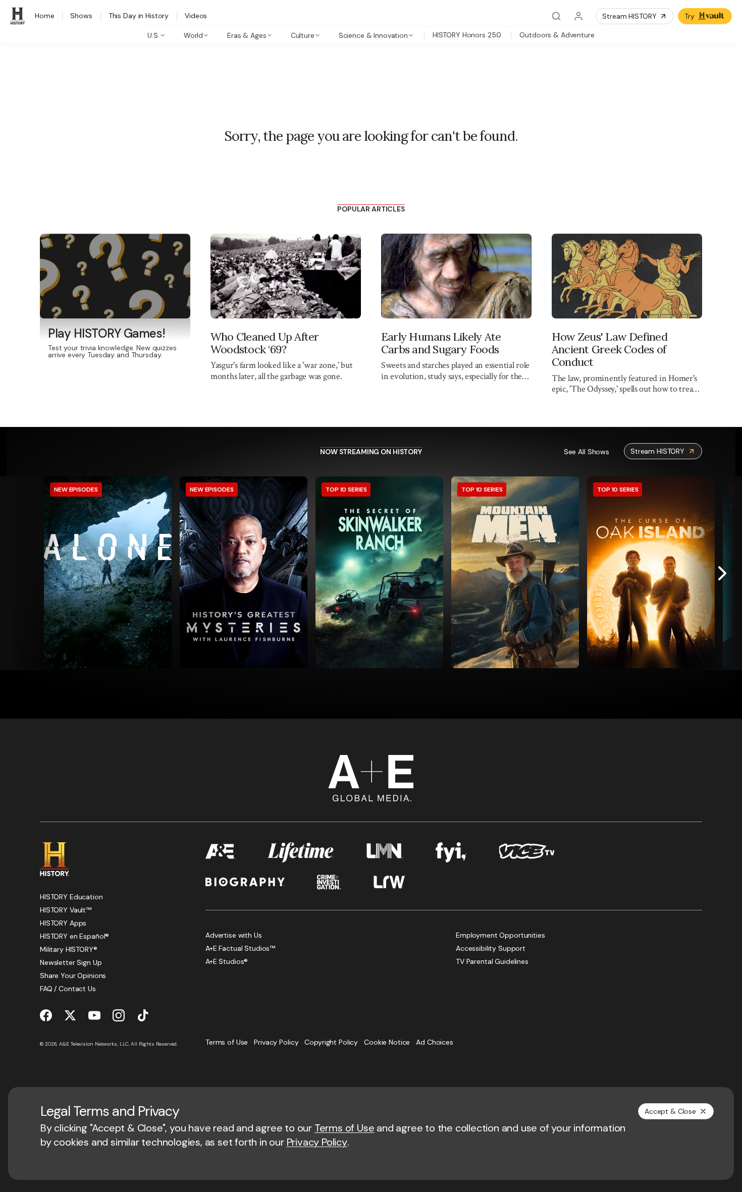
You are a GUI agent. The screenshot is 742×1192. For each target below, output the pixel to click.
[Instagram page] (119, 1015)
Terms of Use (344, 1127)
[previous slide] (20, 573)
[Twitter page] (70, 1015)
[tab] (156, 34)
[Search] (556, 16)
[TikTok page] (143, 1015)
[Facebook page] (46, 1015)
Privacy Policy (317, 1142)
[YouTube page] (94, 1015)
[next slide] (722, 573)
